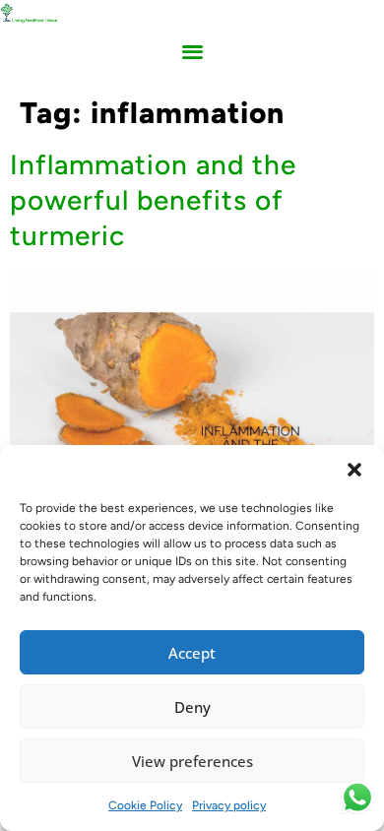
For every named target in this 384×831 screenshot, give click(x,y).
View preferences (192, 761)
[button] (354, 469)
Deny (192, 707)
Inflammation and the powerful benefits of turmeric (153, 200)
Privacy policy (229, 805)
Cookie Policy (145, 805)
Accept (192, 653)
